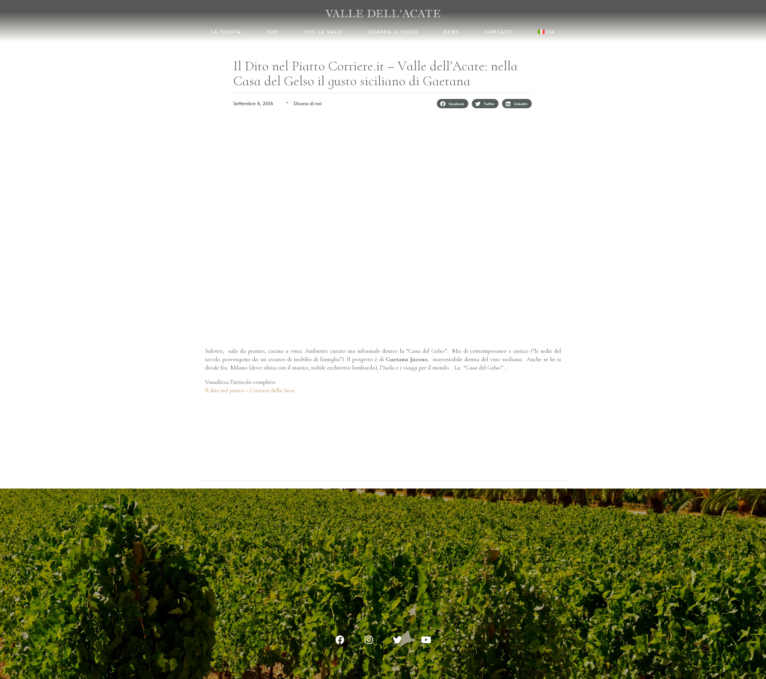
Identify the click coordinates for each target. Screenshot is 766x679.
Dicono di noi (308, 103)
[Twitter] (397, 640)
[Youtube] (426, 640)
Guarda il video (393, 31)
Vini (273, 31)
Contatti (499, 31)
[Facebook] (340, 640)
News (451, 31)
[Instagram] (369, 640)
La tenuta (226, 31)
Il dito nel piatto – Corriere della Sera (249, 390)
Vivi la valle (323, 31)
